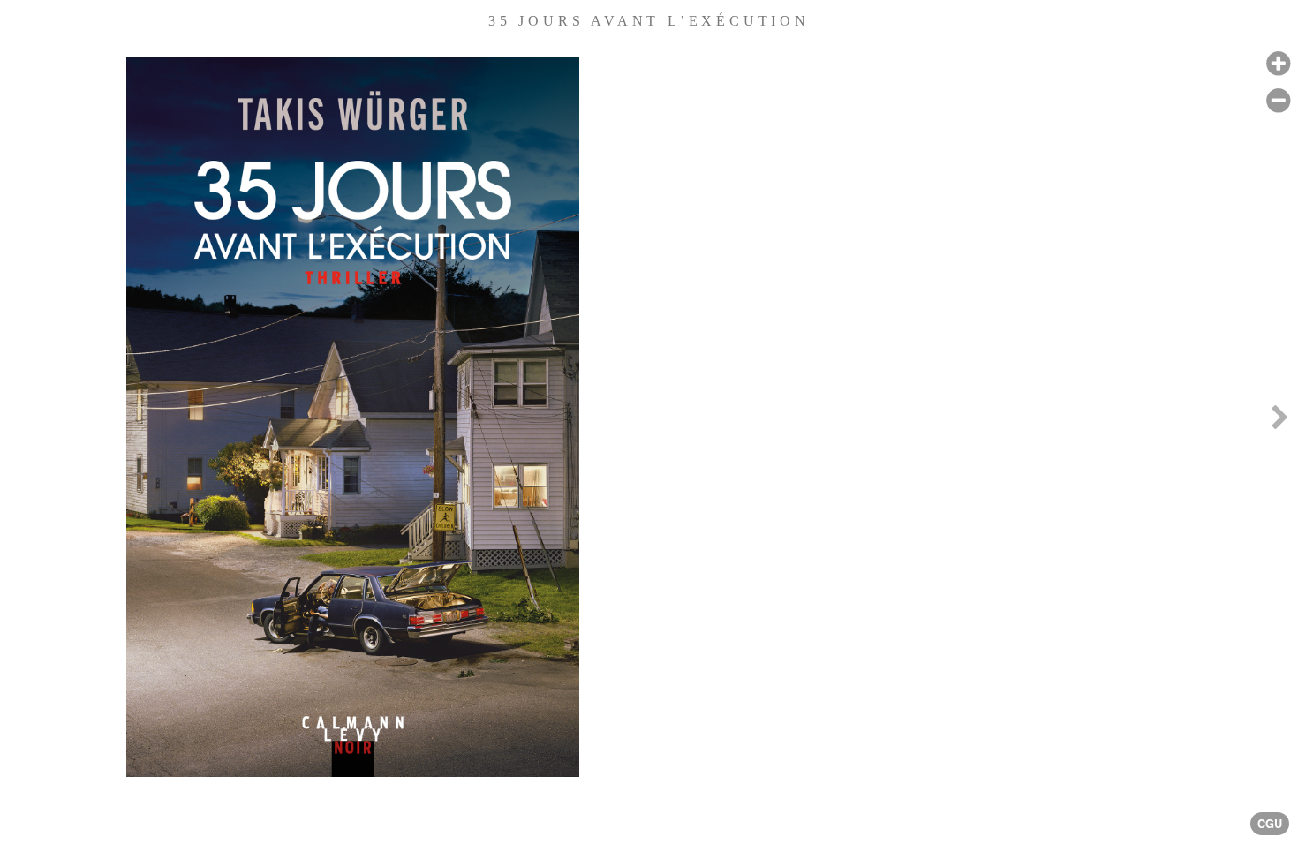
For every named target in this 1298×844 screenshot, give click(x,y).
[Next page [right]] (1279, 422)
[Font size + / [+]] (1278, 64)
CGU (1269, 824)
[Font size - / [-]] (1278, 101)
